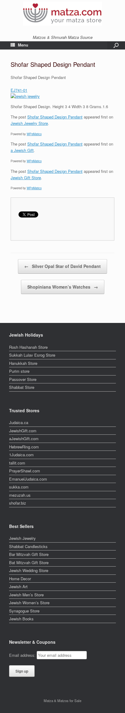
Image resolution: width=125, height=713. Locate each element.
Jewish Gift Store (26, 177)
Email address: (23, 655)
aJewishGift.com (24, 438)
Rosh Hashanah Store (28, 347)
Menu (23, 45)
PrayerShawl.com (24, 471)
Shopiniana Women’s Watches (62, 287)
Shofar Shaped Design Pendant (55, 117)
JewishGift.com (22, 431)
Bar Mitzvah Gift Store (29, 554)
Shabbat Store (21, 387)
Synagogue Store (24, 611)
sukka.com (19, 487)
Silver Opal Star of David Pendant (62, 266)
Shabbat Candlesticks (28, 546)
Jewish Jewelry (22, 538)
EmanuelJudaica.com (28, 479)
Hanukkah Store (23, 363)
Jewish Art (18, 586)
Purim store (19, 371)
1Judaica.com (21, 455)
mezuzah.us (20, 495)
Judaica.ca (18, 422)
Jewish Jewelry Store (29, 123)
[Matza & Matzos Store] (62, 14)
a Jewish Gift (22, 150)
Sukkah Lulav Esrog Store (32, 355)
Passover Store (22, 379)
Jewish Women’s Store (29, 602)
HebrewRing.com (24, 447)
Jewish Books (21, 619)
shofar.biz (17, 503)
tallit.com (17, 463)
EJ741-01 (19, 90)
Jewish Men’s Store (26, 595)
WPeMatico (34, 134)
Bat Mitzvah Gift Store (29, 562)
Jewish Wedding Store (28, 570)
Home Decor (20, 578)
